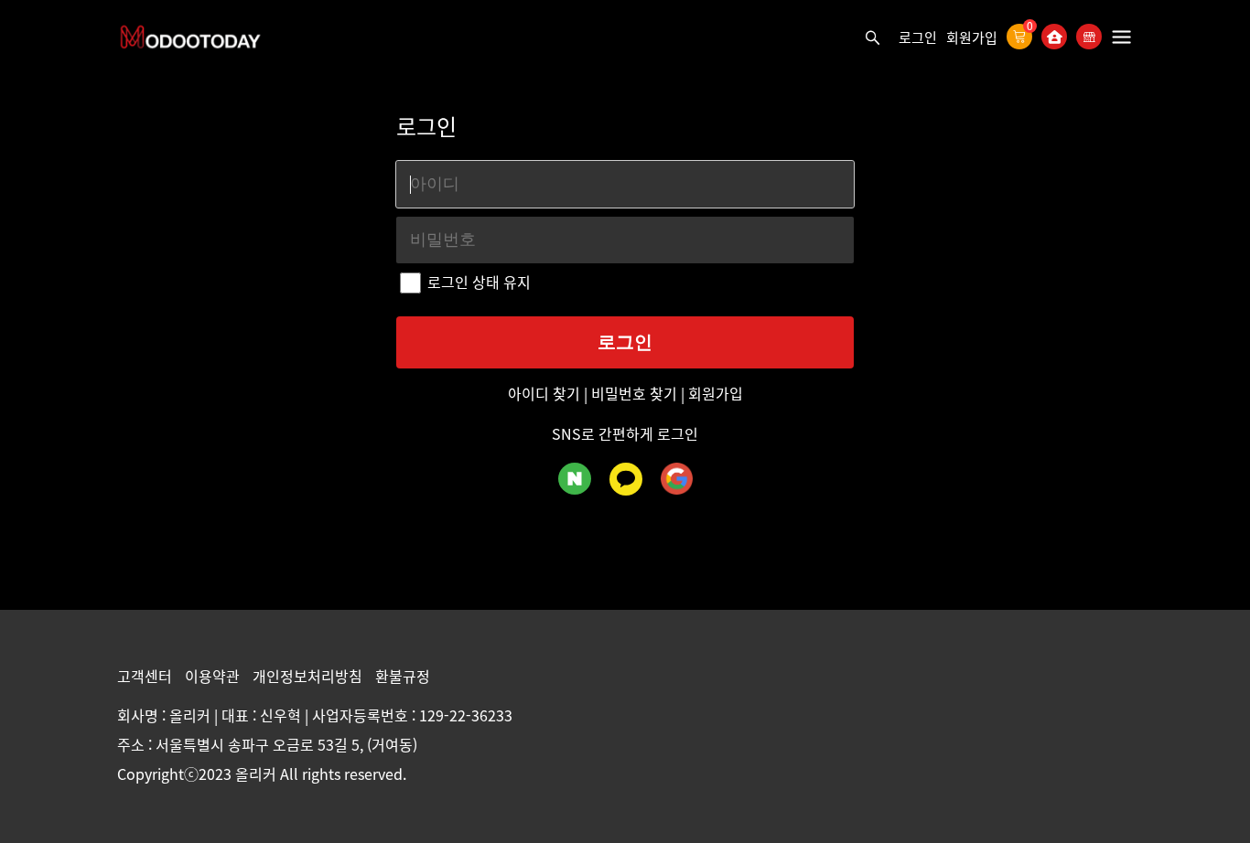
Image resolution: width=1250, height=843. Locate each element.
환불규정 (402, 676)
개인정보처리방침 (309, 676)
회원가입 (971, 37)
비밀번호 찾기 (634, 393)
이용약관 (214, 676)
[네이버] (574, 479)
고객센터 (146, 676)
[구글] (677, 479)
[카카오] (625, 479)
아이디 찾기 (546, 393)
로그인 (918, 37)
